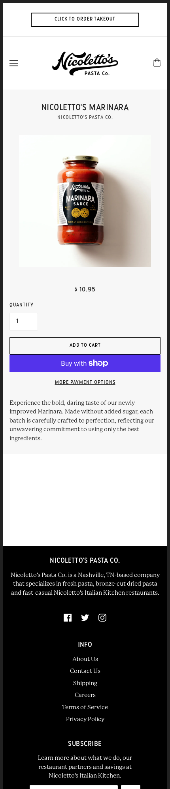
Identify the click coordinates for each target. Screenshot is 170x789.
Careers (85, 695)
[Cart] (157, 63)
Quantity (21, 305)
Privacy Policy (85, 719)
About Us (85, 659)
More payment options (85, 382)
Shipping (85, 683)
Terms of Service (85, 707)
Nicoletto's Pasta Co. (85, 117)
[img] (67, 617)
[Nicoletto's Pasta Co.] (85, 62)
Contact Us (85, 670)
